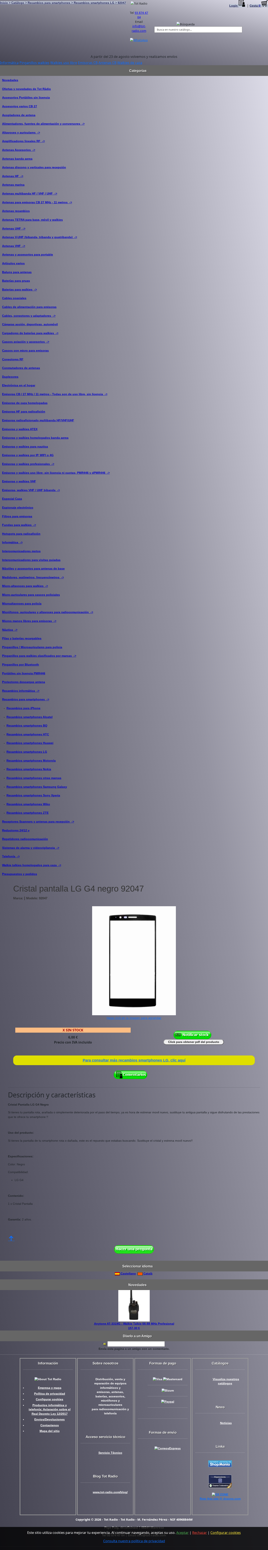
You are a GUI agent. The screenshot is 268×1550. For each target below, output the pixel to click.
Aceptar (182, 1532)
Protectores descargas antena (23, 682)
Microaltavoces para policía (21, 603)
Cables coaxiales (14, 298)
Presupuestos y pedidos (19, 874)
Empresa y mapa (49, 1387)
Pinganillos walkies (34, 62)
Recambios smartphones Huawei (29, 743)
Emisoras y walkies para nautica (25, 446)
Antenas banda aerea (17, 158)
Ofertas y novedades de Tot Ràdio (26, 89)
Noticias (226, 1423)
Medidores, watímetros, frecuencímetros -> (33, 577)
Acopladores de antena (18, 115)
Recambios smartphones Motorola (31, 760)
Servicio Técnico (110, 1452)
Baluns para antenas (17, 272)
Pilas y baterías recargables (21, 638)
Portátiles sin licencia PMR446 (23, 673)
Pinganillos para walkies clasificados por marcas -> (39, 655)
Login (233, 5)
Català (147, 1273)
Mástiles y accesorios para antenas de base (33, 568)
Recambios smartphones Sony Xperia (33, 795)
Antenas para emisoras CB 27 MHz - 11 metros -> (37, 202)
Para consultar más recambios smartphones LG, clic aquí (134, 1060)
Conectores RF (12, 359)
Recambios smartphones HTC (27, 734)
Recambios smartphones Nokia (28, 769)
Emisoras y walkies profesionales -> (28, 464)
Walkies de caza (129, 62)
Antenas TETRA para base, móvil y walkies (32, 219)
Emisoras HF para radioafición (23, 411)
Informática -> (12, 542)
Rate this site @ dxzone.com (220, 1498)
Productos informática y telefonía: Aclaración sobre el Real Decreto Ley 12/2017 (50, 1409)
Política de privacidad (49, 1393)
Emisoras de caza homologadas (25, 403)
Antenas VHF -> (13, 246)
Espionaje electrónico (17, 507)
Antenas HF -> (12, 176)
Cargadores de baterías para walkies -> (30, 333)
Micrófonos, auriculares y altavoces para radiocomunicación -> (47, 612)
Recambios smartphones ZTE (27, 812)
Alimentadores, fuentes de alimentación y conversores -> (43, 123)
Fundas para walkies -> (19, 525)
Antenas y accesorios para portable (27, 254)
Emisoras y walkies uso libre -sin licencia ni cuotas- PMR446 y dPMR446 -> (56, 472)
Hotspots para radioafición (21, 533)
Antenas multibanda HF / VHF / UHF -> (29, 193)
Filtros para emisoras (17, 516)
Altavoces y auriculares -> (21, 132)
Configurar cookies (49, 1399)
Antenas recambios (16, 211)
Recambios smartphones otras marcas (33, 778)
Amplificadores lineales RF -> (23, 141)
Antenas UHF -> (13, 228)
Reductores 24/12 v (16, 830)
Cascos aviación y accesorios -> (25, 341)
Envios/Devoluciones (49, 1419)
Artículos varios (13, 263)
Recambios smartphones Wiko (28, 804)
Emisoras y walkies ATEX (19, 429)
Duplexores (10, 376)
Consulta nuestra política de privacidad (134, 1541)
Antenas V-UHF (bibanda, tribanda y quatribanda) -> (39, 237)
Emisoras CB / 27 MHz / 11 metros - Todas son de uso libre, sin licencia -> (54, 394)
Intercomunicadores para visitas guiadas (31, 560)
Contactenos (49, 1425)
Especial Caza (12, 498)
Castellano (128, 1273)
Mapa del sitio (50, 1431)
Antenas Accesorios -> (18, 150)
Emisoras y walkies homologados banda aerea (35, 437)
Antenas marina (13, 184)
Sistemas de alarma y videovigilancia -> (30, 847)
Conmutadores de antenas (21, 368)
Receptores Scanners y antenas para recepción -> (38, 821)
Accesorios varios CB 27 (19, 106)
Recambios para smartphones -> (25, 699)
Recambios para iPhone (23, 708)
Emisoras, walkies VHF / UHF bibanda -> (31, 490)
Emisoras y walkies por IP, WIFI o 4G (28, 455)
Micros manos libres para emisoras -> (29, 621)
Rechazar (199, 1532)
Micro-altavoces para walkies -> (25, 586)
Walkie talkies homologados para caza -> (31, 865)
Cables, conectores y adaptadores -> (28, 315)
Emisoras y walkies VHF (19, 481)
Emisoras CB (88, 62)
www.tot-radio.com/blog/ (110, 1492)
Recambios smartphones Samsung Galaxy (36, 786)
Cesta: (255, 5)
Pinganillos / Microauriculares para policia (32, 647)
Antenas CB (107, 62)
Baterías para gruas (16, 280)
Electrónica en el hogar (18, 385)
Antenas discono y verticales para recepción (34, 167)
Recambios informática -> (20, 690)
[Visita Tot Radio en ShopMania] (220, 1463)
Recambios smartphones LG (26, 751)
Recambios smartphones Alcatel (29, 717)
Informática (9, 62)
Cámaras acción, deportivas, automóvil (30, 324)
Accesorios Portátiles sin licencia (26, 97)
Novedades (10, 80)
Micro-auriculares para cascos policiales (31, 594)
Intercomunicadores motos (21, 551)
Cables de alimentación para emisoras (29, 307)
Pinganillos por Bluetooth (20, 664)
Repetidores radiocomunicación (25, 839)
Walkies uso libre (63, 62)
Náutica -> (9, 629)
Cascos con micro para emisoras (25, 350)
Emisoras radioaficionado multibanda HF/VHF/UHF (38, 420)
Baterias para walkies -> (19, 289)
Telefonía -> (11, 856)
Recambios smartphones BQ (26, 725)
